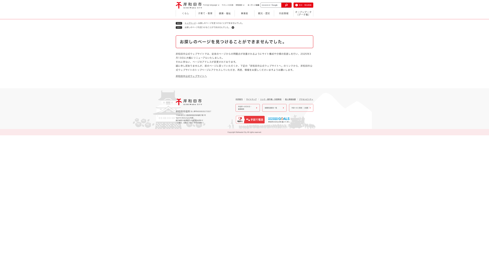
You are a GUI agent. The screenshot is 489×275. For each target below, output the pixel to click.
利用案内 (239, 99)
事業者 (244, 13)
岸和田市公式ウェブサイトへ (191, 76)
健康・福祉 (225, 13)
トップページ (190, 23)
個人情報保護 (290, 99)
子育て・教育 (205, 13)
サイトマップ (251, 99)
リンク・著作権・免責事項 (270, 99)
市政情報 (284, 13)
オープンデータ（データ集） (303, 13)
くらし (185, 13)
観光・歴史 (264, 13)
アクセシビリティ (306, 99)
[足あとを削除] (232, 27)
